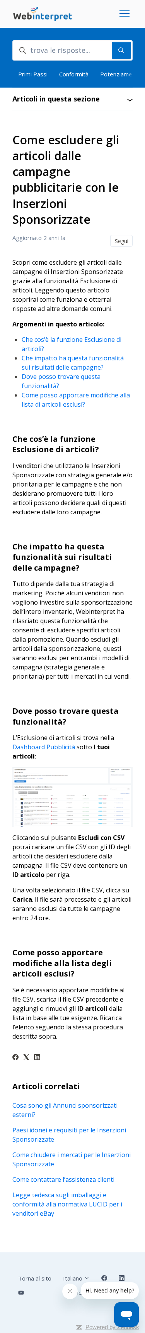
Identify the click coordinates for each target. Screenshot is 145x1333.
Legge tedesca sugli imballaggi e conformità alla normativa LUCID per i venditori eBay (67, 1204)
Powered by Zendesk (112, 1327)
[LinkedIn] (37, 1058)
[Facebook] (15, 1058)
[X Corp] (26, 1058)
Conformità (74, 74)
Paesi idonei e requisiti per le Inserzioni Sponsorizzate (69, 1135)
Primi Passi (33, 74)
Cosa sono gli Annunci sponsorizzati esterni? (65, 1110)
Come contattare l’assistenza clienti (63, 1179)
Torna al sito (34, 1278)
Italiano (73, 1278)
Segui (121, 241)
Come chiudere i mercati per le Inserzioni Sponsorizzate (71, 1159)
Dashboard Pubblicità (43, 747)
